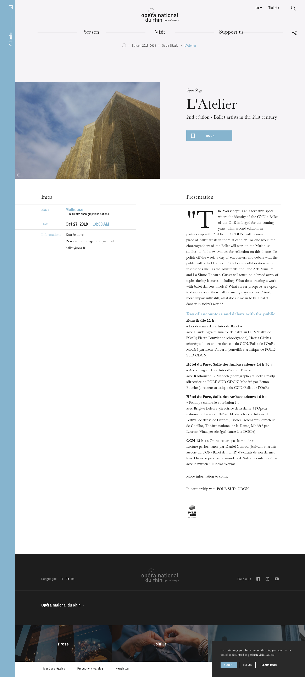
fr (62, 578)
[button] (293, 8)
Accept (229, 665)
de (72, 578)
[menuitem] (257, 7)
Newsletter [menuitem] (122, 668)
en (257, 7)
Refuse (247, 665)
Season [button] (91, 32)
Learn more (269, 665)
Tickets (273, 7)
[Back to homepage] (160, 15)
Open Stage (170, 45)
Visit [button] (160, 32)
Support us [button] (231, 32)
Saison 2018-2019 (144, 45)
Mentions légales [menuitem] (54, 668)
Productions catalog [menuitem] (90, 668)
